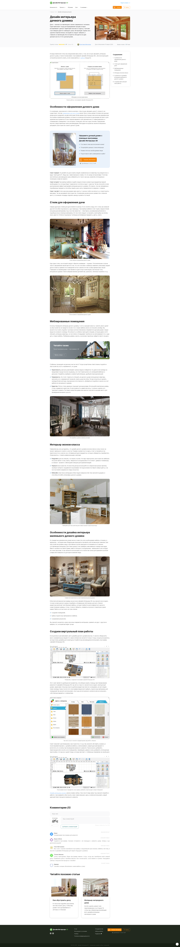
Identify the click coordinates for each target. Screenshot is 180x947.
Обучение (70, 7)
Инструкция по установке (80, 931)
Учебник (76, 933)
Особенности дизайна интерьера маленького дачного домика (120, 77)
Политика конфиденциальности (82, 936)
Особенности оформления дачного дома (120, 59)
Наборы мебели (99, 931)
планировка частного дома (71, 113)
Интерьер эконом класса (121, 73)
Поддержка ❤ (98, 933)
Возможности (53, 7)
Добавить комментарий (69, 826)
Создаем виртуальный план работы (120, 82)
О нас (75, 928)
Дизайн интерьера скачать (58, 793)
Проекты (62, 7)
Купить (127, 929)
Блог (76, 7)
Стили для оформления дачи (120, 64)
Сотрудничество (99, 928)
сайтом (82, 58)
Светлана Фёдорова (85, 44)
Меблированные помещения (118, 69)
